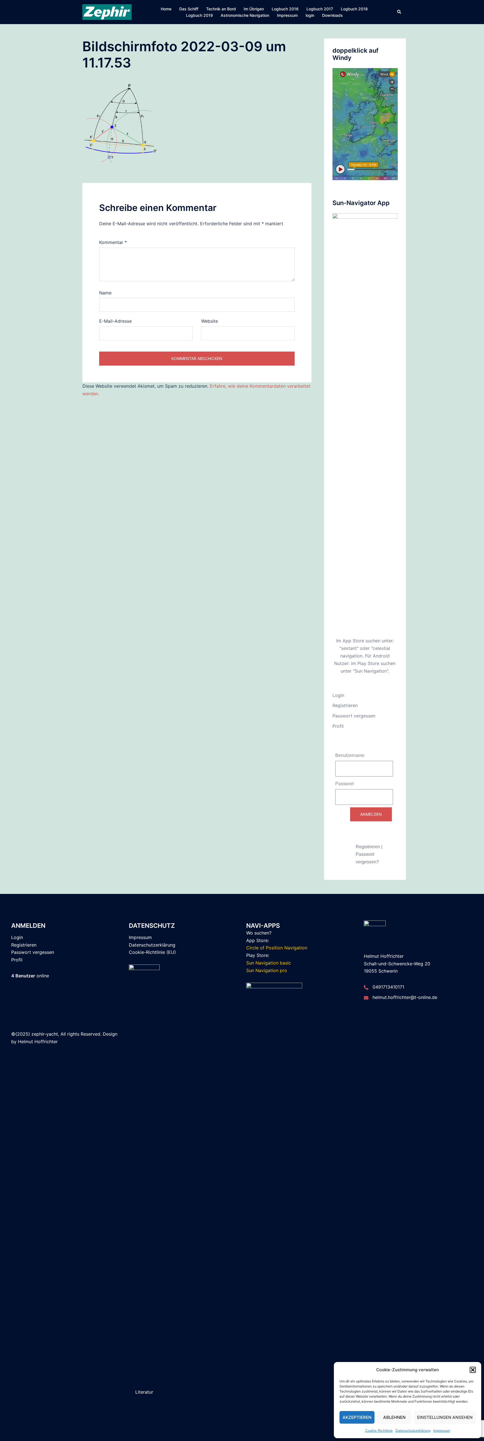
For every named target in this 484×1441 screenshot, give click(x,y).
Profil (338, 726)
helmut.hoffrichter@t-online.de (405, 997)
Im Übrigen (254, 8)
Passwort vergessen (353, 716)
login (310, 15)
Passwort (344, 783)
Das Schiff (188, 8)
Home (166, 8)
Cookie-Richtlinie (379, 1430)
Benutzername (349, 755)
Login (338, 695)
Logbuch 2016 (285, 8)
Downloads (332, 15)
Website (209, 321)
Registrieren (345, 705)
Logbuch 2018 (354, 8)
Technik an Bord (221, 8)
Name (105, 293)
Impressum (441, 1430)
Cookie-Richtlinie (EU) (152, 952)
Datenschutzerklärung (413, 1430)
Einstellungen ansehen (445, 1417)
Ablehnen (394, 1417)
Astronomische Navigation (245, 15)
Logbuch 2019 (199, 15)
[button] (473, 1370)
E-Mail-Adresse (115, 321)
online (30, 976)
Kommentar (113, 242)
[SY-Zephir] (107, 12)
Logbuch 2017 (319, 8)
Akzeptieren (357, 1417)
